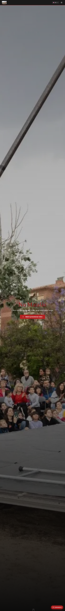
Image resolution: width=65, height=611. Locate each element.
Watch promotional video (33, 317)
